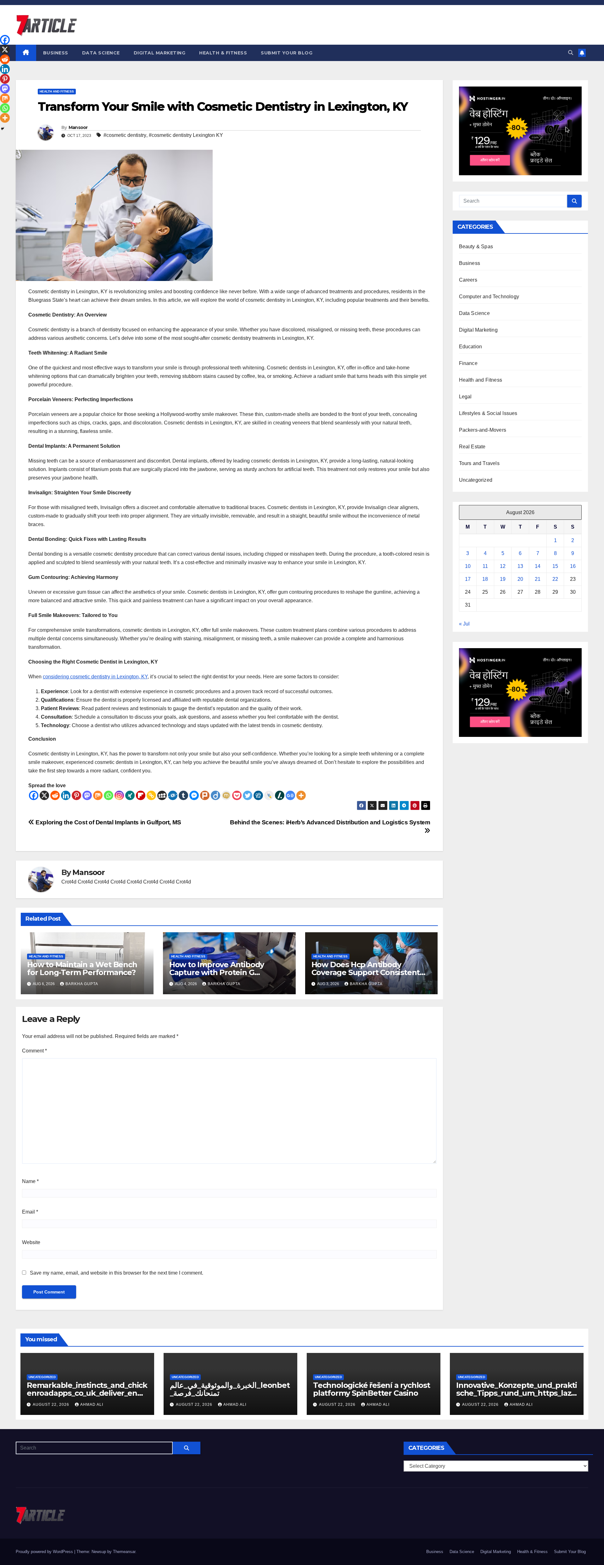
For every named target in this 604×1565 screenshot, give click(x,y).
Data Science (101, 53)
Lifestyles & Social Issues (488, 413)
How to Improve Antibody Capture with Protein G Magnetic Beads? (216, 972)
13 (520, 566)
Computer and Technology (489, 296)
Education (470, 346)
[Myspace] (162, 795)
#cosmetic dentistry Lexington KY (186, 135)
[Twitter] (247, 795)
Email (30, 1211)
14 (537, 566)
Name (30, 1181)
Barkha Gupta (81, 984)
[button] (570, 52)
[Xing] (130, 795)
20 (520, 579)
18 (485, 579)
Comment (34, 1050)
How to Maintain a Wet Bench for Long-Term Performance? (82, 968)
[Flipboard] (140, 795)
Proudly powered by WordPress (45, 1551)
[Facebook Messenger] (194, 795)
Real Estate (472, 446)
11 (485, 566)
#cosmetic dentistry (124, 135)
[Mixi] (226, 795)
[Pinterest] (76, 795)
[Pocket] (237, 795)
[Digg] (258, 795)
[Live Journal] (269, 795)
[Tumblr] (183, 795)
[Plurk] (205, 795)
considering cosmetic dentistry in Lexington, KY (95, 676)
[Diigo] (215, 795)
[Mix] (98, 795)
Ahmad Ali (91, 1404)
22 (555, 579)
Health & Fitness (223, 53)
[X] (44, 795)
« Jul (464, 623)
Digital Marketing (160, 53)
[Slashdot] (279, 795)
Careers (468, 280)
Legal (465, 396)
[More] (301, 795)
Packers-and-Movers (482, 430)
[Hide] (2, 128)
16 (573, 566)
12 (503, 566)
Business (55, 53)
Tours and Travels (479, 463)
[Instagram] (119, 795)
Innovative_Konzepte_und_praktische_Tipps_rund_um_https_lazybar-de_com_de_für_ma (516, 1393)
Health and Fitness (57, 91)
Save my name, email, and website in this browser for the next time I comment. (116, 1273)
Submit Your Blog (286, 53)
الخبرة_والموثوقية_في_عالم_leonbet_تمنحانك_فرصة (230, 1389)
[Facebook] (33, 795)
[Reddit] (55, 795)
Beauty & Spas (476, 246)
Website (31, 1242)
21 (537, 579)
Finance (468, 363)
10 (468, 566)
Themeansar (124, 1551)
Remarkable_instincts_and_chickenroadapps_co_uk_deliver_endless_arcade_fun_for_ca (87, 1393)
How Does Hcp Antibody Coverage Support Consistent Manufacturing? (365, 972)
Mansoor (78, 127)
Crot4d (68, 881)
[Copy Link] (151, 795)
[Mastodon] (87, 795)
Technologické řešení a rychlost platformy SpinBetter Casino (371, 1389)
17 (468, 579)
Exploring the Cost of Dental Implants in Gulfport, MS (107, 822)
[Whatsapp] (108, 795)
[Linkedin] (65, 795)
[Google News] (290, 795)
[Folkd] (172, 795)
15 (555, 566)
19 (503, 579)
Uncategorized (476, 480)
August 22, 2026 (51, 1404)
